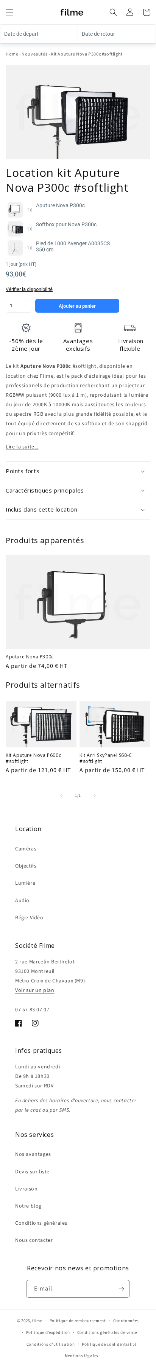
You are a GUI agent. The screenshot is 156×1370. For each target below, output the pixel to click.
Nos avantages (33, 1154)
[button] (9, 12)
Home (12, 54)
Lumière (25, 883)
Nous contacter (34, 1240)
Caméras (25, 849)
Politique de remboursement (78, 1321)
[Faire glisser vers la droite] (94, 795)
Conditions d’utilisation (51, 1344)
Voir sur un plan (35, 990)
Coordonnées (126, 1321)
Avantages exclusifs (78, 344)
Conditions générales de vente (107, 1332)
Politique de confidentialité (109, 1344)
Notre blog (28, 1206)
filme (37, 1321)
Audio (22, 900)
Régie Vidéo (29, 918)
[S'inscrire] (121, 1289)
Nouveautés (34, 54)
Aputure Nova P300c (30, 657)
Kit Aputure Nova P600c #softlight (33, 758)
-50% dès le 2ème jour (26, 344)
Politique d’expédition (48, 1332)
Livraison (26, 1189)
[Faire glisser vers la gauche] (61, 795)
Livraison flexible (130, 344)
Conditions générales (41, 1223)
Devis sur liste (32, 1172)
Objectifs (25, 866)
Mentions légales (81, 1356)
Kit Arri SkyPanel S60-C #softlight (106, 758)
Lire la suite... (22, 447)
